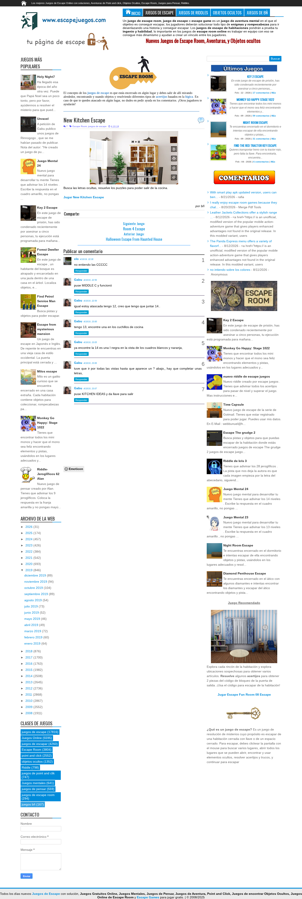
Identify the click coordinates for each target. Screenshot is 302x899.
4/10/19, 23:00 (90, 322)
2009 (29, 707)
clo (76, 259)
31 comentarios (261, 138)
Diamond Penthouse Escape (244, 573)
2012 (29, 688)
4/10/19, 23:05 (90, 342)
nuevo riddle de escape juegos (246, 376)
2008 (29, 713)
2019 (29, 570)
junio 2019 (32, 612)
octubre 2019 (34, 588)
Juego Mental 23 (235, 517)
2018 (29, 651)
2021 (29, 557)
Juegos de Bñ (257, 12)
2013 (29, 682)
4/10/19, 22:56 (90, 280)
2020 (29, 564)
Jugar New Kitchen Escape (83, 197)
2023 (29, 545)
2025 (29, 533)
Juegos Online (32, 738)
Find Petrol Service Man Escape (46, 301)
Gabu (78, 279)
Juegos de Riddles (193, 12)
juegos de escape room (38, 795)
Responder (81, 270)
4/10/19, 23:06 (90, 363)
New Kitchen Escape (84, 120)
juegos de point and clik (38, 773)
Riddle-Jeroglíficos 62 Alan (48, 474)
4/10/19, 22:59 (90, 301)
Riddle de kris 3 (235, 461)
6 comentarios (261, 161)
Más (273, 93)
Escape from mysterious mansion (46, 329)
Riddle (26, 767)
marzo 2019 (33, 631)
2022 (29, 551)
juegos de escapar (35, 744)
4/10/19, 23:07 (90, 388)
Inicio (135, 13)
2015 (29, 670)
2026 (29, 527)
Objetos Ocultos (227, 12)
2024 (29, 539)
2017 (29, 657)
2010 (29, 700)
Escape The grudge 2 (239, 432)
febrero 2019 (33, 637)
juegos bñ (28, 804)
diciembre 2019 (35, 575)
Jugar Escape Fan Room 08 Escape (244, 694)
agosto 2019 (33, 600)
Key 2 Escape (47, 207)
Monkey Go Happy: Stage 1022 (47, 422)
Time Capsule (233, 404)
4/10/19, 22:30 (86, 259)
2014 (29, 676)
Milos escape (47, 371)
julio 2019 (31, 606)
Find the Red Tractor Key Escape (255, 145)
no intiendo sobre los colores (230, 269)
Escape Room (80, 126)
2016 (29, 663)
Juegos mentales (34, 783)
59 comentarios (261, 116)
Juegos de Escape (159, 12)
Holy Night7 (46, 76)
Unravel (43, 118)
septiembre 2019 (36, 594)
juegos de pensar (34, 789)
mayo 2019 (32, 618)
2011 (29, 694)
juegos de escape (97, 126)
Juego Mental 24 (235, 489)
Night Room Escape (255, 122)
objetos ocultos (32, 761)
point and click (32, 755)
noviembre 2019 (36, 581)
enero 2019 (32, 643)
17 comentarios (261, 93)
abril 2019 (31, 625)
